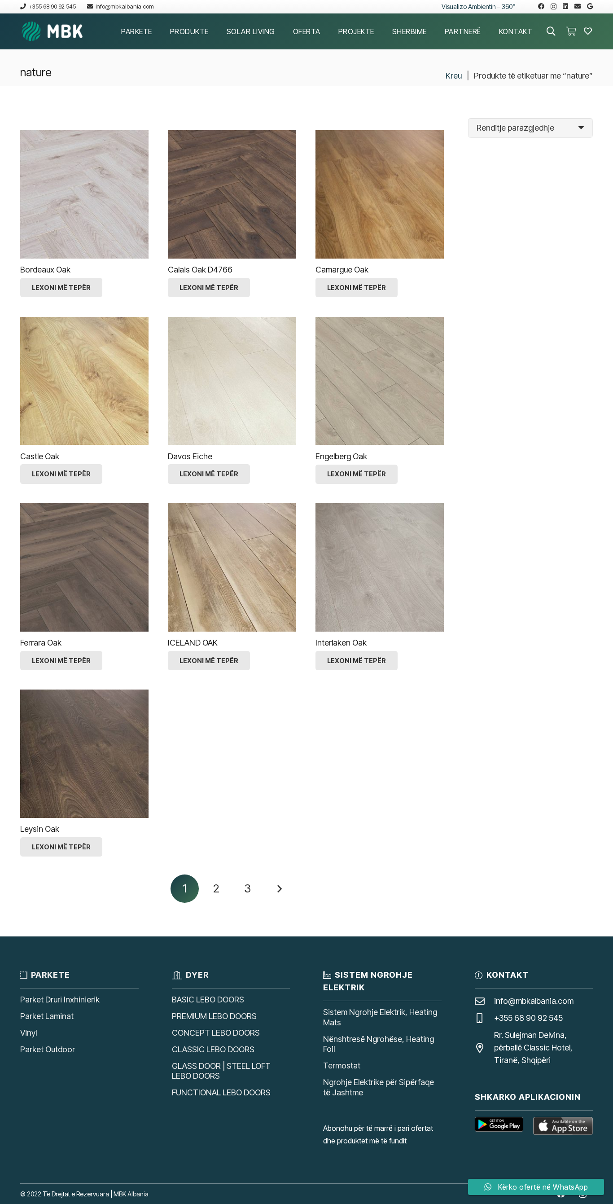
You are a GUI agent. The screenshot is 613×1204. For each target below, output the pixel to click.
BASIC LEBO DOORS (208, 999)
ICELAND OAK (193, 642)
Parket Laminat (47, 1016)
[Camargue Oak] (379, 194)
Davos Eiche (190, 456)
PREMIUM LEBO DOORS (214, 1016)
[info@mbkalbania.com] (484, 1001)
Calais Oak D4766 (200, 269)
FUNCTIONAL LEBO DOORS (221, 1092)
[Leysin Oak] (84, 754)
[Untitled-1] (52, 31)
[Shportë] (571, 31)
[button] (159, 31)
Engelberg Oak (341, 456)
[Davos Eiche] (232, 381)
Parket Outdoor (47, 1049)
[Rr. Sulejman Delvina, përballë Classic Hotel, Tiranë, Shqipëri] (484, 1048)
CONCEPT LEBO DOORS (216, 1032)
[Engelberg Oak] (379, 381)
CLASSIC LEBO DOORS (213, 1049)
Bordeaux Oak (45, 269)
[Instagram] (553, 6)
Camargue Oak (341, 269)
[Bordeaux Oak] (84, 194)
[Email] (577, 6)
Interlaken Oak (341, 642)
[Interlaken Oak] (379, 567)
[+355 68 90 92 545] (484, 1019)
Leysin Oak (39, 829)
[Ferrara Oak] (84, 567)
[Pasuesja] (279, 888)
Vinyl (28, 1032)
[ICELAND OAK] (232, 567)
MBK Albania (131, 1194)
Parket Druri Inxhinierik (60, 999)
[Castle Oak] (84, 381)
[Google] (590, 6)
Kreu (454, 75)
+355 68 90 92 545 (528, 1018)
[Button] (588, 31)
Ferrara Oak (40, 642)
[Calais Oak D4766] (232, 194)
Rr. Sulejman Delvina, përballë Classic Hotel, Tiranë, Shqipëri (533, 1047)
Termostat (341, 1065)
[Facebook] (541, 6)
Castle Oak (39, 456)
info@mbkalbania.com (534, 1001)
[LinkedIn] (565, 6)
